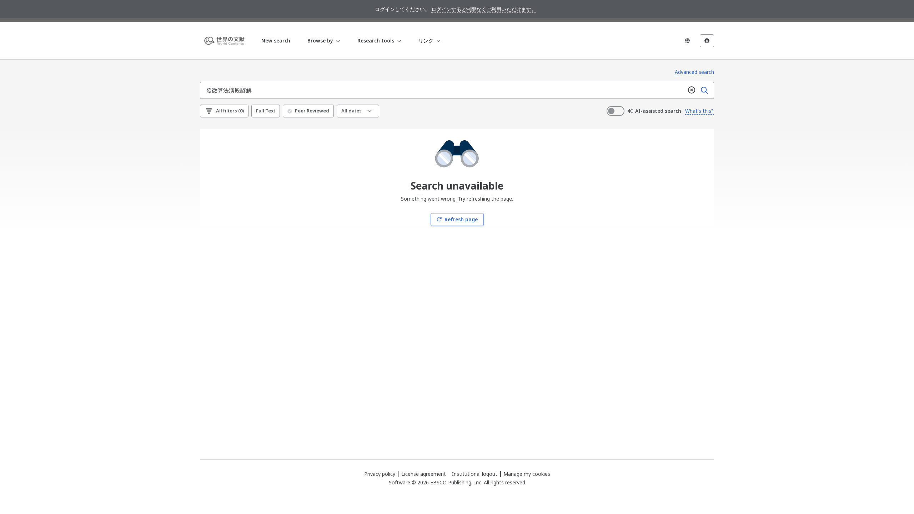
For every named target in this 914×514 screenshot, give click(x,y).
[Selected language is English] (687, 40)
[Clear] (691, 90)
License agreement (423, 473)
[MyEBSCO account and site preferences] (707, 40)
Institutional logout (474, 473)
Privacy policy (379, 473)
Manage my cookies (526, 474)
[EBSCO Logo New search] (225, 41)
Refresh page (461, 219)
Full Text (265, 110)
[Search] (704, 90)
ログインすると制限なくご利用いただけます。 (483, 9)
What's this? (699, 110)
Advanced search (694, 72)
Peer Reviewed (312, 110)
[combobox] (442, 90)
